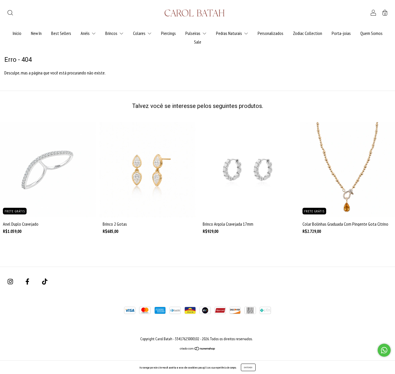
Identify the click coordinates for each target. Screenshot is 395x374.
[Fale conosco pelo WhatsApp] (384, 350)
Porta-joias (341, 33)
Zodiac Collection (307, 33)
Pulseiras (193, 33)
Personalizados (270, 33)
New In (36, 33)
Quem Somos (371, 33)
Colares (139, 33)
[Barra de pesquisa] (10, 13)
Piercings (168, 33)
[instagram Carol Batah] (10, 281)
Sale (197, 42)
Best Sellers (61, 33)
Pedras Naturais (229, 33)
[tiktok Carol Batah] (45, 281)
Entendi (248, 367)
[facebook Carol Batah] (27, 281)
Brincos (111, 33)
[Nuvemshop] (198, 349)
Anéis (86, 33)
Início (17, 33)
